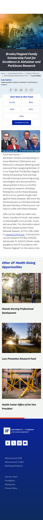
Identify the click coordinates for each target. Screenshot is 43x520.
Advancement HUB (13, 458)
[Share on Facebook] (11, 90)
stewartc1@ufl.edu (15, 234)
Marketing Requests (14, 465)
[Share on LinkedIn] (16, 90)
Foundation (10, 480)
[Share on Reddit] (21, 90)
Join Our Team (11, 476)
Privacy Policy (11, 488)
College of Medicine (32, 73)
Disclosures (10, 484)
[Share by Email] (31, 90)
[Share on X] (26, 90)
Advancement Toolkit (14, 462)
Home (3, 73)
